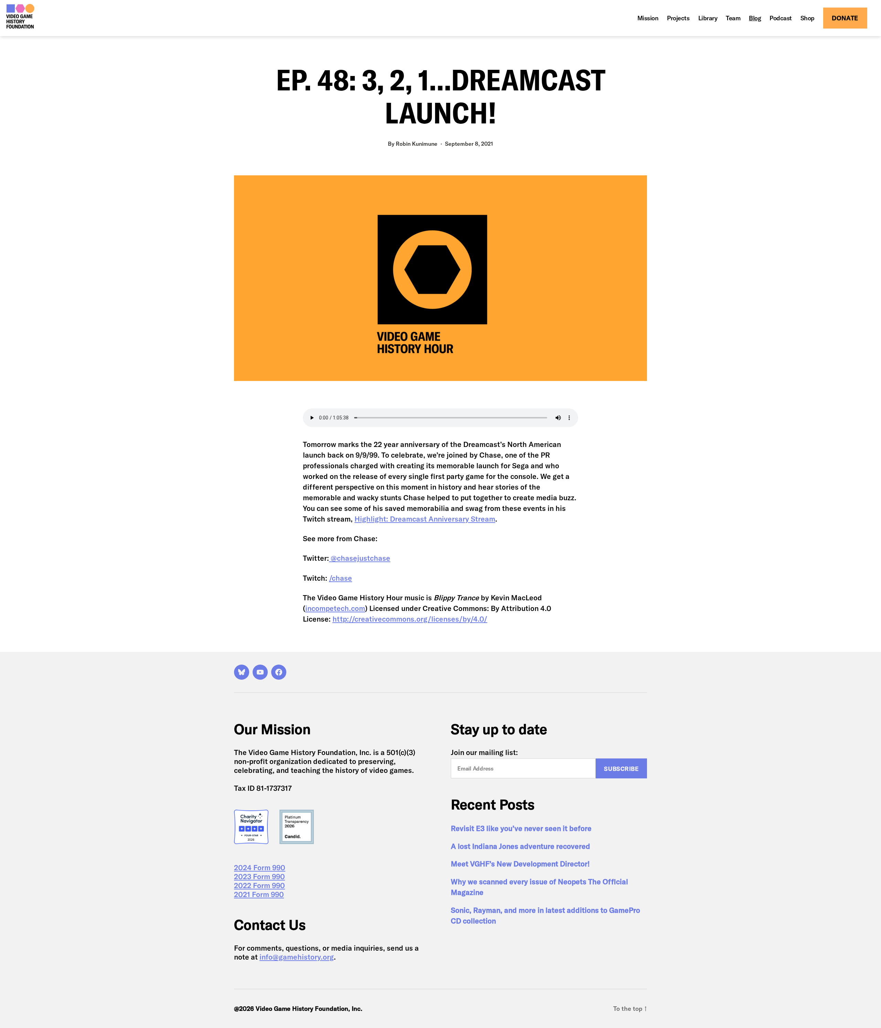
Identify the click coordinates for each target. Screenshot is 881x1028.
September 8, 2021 (469, 143)
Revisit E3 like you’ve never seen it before (521, 828)
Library (708, 18)
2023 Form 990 (259, 876)
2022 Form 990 (259, 885)
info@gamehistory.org (296, 956)
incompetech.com (335, 608)
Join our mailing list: (484, 752)
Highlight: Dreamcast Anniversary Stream (424, 518)
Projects (678, 18)
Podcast (780, 18)
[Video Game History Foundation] (20, 16)
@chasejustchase (360, 558)
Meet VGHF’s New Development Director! (520, 863)
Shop (807, 18)
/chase (340, 577)
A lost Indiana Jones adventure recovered (520, 846)
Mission (648, 18)
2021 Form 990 (259, 894)
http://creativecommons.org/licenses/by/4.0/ (409, 618)
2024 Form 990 (259, 867)
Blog (755, 18)
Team (733, 18)
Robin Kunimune (416, 143)
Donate (845, 18)
